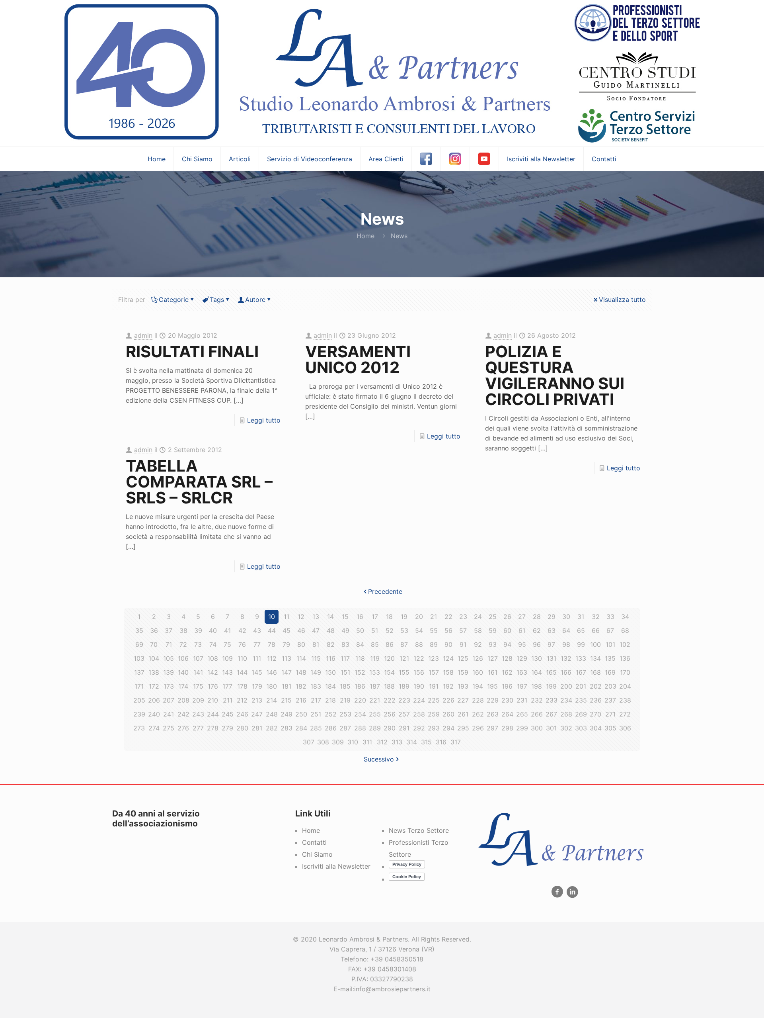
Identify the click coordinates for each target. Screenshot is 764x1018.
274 (154, 728)
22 (448, 617)
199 (551, 686)
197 (522, 686)
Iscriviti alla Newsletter (336, 866)
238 (625, 700)
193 (463, 686)
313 (397, 742)
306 (625, 728)
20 (419, 617)
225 (434, 700)
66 (596, 630)
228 (478, 700)
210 (212, 700)
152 (360, 672)
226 (448, 700)
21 (433, 617)
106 (183, 658)
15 (345, 617)
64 (566, 630)
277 (198, 728)
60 (507, 630)
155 (404, 672)
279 (227, 728)
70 (154, 644)
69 (139, 644)
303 (581, 728)
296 (478, 728)
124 (448, 658)
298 (507, 728)
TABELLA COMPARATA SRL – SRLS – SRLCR (199, 481)
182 (301, 686)
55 (434, 630)
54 (419, 630)
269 (581, 714)
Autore (255, 299)
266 (537, 714)
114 (301, 658)
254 (360, 714)
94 (507, 644)
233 (551, 700)
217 (316, 700)
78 (271, 644)
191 (434, 686)
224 (419, 700)
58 (478, 630)
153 (374, 672)
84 (360, 644)
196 (507, 686)
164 (536, 672)
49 (345, 630)
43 (257, 630)
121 (404, 658)
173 (169, 686)
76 (242, 644)
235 (581, 700)
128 (507, 658)
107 (198, 658)
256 (390, 714)
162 (507, 672)
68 (625, 630)
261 (463, 714)
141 (198, 672)
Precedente (385, 591)
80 (301, 644)
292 (419, 728)
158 (448, 672)
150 (330, 672)
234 (566, 700)
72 (183, 644)
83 (345, 644)
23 (463, 617)
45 (286, 630)
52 (390, 630)
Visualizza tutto (622, 299)
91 (463, 644)
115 (316, 658)
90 (448, 644)
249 (286, 714)
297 (492, 728)
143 (227, 672)
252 (331, 714)
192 (448, 686)
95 (522, 644)
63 (551, 630)
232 (537, 700)
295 (463, 728)
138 (153, 672)
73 (198, 644)
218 (330, 700)
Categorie (174, 299)
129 (521, 658)
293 (434, 728)
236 (596, 700)
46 (301, 630)
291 (404, 728)
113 (286, 658)
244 (213, 714)
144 (242, 672)
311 (367, 742)
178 (242, 686)
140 (183, 672)
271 (610, 714)
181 (286, 686)
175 (198, 686)
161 (492, 672)
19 (404, 617)
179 (257, 686)
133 (580, 658)
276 (183, 728)
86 (390, 644)
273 (139, 728)
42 (242, 630)
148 (301, 672)
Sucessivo (379, 759)
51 (374, 630)
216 (301, 700)
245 (228, 714)
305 (610, 728)
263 (493, 714)
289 (375, 728)
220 (360, 700)
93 (493, 644)
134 (595, 658)
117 (345, 658)
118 (360, 658)
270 (595, 714)
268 (566, 714)
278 (212, 728)
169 (610, 672)
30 (566, 617)
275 (168, 728)
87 (404, 644)
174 (183, 686)
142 (212, 672)
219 (345, 700)
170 (625, 672)
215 (286, 700)
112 (272, 658)
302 (566, 728)
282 (272, 728)
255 (375, 714)
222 (390, 700)
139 (168, 672)
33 (610, 617)
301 (551, 728)
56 (448, 630)
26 (507, 617)
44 (272, 630)
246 (242, 714)
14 (330, 617)
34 (625, 617)
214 (271, 700)
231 (521, 700)
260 (448, 714)
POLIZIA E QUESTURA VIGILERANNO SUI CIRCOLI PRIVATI (554, 375)
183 (315, 686)
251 (315, 714)
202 (596, 686)
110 (242, 658)
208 (183, 700)
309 (338, 742)
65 (581, 630)
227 (463, 700)
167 (581, 672)
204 (625, 686)
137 (139, 672)
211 (227, 700)
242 (183, 714)
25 (493, 617)
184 (330, 686)
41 (227, 630)
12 (301, 617)
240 (154, 714)
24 (478, 617)
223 (404, 700)
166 (566, 672)
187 (375, 686)
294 (448, 728)
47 (316, 630)
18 (389, 617)
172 (154, 686)
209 (198, 700)
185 (345, 686)
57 (463, 630)
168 (595, 672)
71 (169, 644)
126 (477, 658)
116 (330, 658)
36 (154, 630)
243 (198, 714)
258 (419, 714)
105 (168, 658)
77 (257, 644)
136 (625, 658)
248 (272, 714)
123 (433, 658)
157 (434, 672)
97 (551, 644)
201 (580, 686)
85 (375, 644)
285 (316, 728)
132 (566, 658)
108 (212, 658)
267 (551, 714)
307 (308, 742)
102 (625, 644)
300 (537, 728)
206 (154, 700)
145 (256, 672)
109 (227, 658)
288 (360, 728)
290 (390, 728)
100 (595, 644)
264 (507, 714)
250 (301, 714)
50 (360, 630)
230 (507, 700)
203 (610, 686)
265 (522, 714)
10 (271, 617)
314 (411, 742)
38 (183, 630)
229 (493, 700)
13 (315, 617)
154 (389, 672)
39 (198, 630)
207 (168, 700)
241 (168, 714)
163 (521, 672)
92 (478, 644)
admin (143, 335)
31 (580, 617)
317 (455, 742)
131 (551, 658)
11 (286, 617)
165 (551, 672)
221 (374, 700)
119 (375, 658)
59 (493, 630)
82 (331, 644)
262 (478, 714)
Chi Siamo (317, 854)
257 (404, 714)
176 (213, 686)
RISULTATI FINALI (192, 351)
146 (271, 672)
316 (441, 742)
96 (537, 644)
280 (242, 728)
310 (352, 742)
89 (434, 644)
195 (492, 686)
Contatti (314, 842)
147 (286, 672)
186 (360, 686)
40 (213, 630)
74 (212, 644)
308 (323, 742)
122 (418, 658)
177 (227, 686)
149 (315, 672)
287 (345, 728)
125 (463, 658)
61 (521, 630)
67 (610, 630)
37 (168, 630)
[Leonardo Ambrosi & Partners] (382, 73)
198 (536, 686)
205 (139, 700)
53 (404, 630)
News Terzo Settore (419, 830)
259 (434, 714)
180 (271, 686)
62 (537, 630)
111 (257, 658)
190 (418, 686)
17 (375, 617)
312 (382, 742)
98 (566, 644)
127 (492, 658)
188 (389, 686)
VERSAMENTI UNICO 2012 (358, 359)
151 (345, 672)
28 (537, 617)
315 (426, 742)
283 (286, 728)
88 (419, 644)
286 (331, 728)
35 (139, 630)
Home (365, 236)
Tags (217, 299)
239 (139, 714)
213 (256, 700)
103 (139, 658)
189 (404, 686)
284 (301, 728)
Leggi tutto (264, 420)
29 (551, 617)
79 (286, 644)
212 (242, 700)
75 (227, 644)
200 (566, 686)
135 (610, 658)
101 (610, 644)
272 (625, 714)
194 (477, 686)
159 (463, 672)
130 (536, 658)
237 (610, 700)
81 (315, 644)
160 (477, 672)
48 (331, 630)
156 (418, 672)
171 (139, 686)
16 (360, 617)
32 (596, 617)
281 (256, 728)
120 (389, 658)
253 (345, 714)
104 (153, 658)
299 (522, 728)
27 (522, 617)
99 (581, 644)
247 (257, 714)
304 (596, 728)
